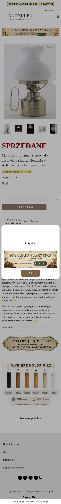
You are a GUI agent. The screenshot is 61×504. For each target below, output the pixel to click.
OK (31, 273)
